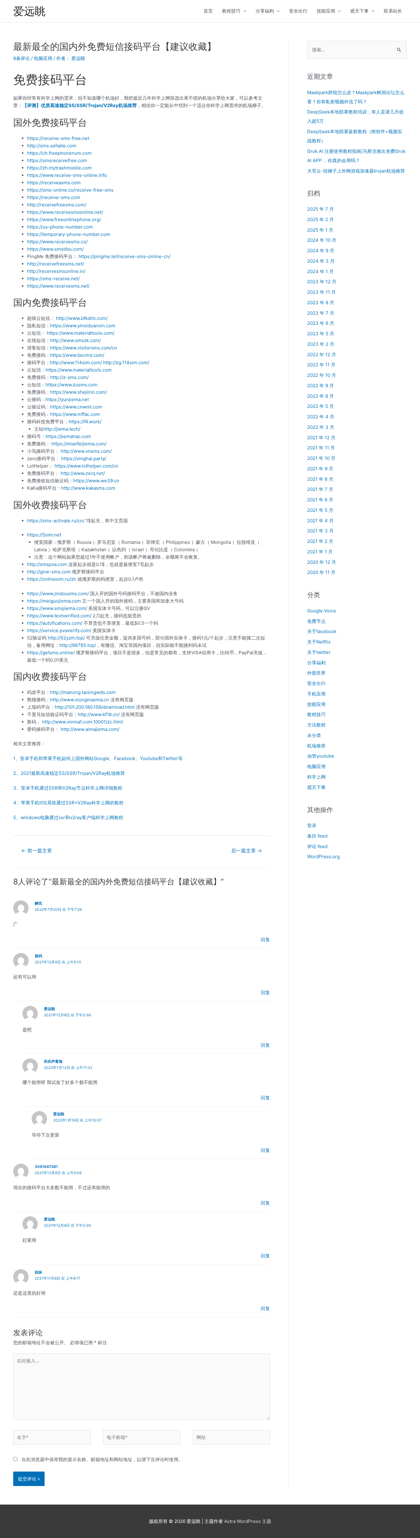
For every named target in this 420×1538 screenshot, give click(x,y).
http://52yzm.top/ (66, 638)
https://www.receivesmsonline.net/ (65, 212)
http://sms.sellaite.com (51, 146)
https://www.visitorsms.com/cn (83, 348)
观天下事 (359, 11)
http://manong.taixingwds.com (83, 692)
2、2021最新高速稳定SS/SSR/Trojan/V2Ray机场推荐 (69, 773)
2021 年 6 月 (320, 500)
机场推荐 (316, 746)
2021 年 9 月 (320, 469)
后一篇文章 (246, 851)
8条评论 (21, 58)
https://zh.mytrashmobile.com (59, 168)
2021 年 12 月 (321, 437)
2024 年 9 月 (320, 250)
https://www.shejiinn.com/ (78, 392)
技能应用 (326, 11)
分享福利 (265, 11)
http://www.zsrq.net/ (83, 473)
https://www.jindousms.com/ (58, 593)
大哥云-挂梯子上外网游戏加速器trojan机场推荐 (356, 171)
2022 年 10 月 (321, 375)
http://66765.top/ (77, 645)
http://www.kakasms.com (88, 488)
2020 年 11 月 (321, 572)
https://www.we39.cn (96, 481)
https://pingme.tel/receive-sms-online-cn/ (124, 256)
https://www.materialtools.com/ (80, 333)
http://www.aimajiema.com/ (90, 729)
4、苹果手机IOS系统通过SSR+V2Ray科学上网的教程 (68, 803)
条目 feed (317, 836)
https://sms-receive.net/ (53, 278)
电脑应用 (43, 58)
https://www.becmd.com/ (77, 355)
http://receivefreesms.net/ (55, 264)
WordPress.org (323, 856)
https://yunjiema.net (67, 399)
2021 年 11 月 (321, 448)
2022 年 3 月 (320, 427)
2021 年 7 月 (320, 489)
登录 (311, 825)
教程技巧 (231, 11)
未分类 (314, 735)
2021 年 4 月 (320, 521)
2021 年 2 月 (320, 541)
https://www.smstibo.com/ (55, 249)
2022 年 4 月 (320, 417)
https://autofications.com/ (54, 623)
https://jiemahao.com (68, 436)
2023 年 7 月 (320, 313)
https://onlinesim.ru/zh (51, 579)
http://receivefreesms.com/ (56, 205)
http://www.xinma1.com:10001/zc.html (82, 722)
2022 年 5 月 (320, 406)
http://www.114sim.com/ (76, 362)
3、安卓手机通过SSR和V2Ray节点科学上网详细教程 (67, 788)
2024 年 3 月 (321, 261)
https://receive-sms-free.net (58, 138)
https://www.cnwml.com (76, 407)
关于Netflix (319, 642)
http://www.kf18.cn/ (99, 714)
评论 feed (317, 846)
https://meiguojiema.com (54, 601)
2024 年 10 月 (321, 240)
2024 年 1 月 (320, 271)
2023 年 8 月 (320, 302)
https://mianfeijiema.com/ (78, 444)
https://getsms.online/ (51, 652)
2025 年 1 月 (320, 230)
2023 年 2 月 (320, 344)
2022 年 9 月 (320, 385)
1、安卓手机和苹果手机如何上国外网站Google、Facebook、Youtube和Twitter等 (98, 758)
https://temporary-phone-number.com (68, 234)
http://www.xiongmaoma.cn (79, 700)
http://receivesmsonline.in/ (56, 271)
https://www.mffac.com (75, 414)
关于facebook (321, 631)
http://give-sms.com (49, 572)
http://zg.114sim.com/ (126, 362)
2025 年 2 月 (320, 219)
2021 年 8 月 (320, 479)
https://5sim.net (44, 535)
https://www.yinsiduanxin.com (82, 326)
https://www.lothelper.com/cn (86, 466)
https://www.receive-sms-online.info (67, 175)
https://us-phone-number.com (60, 227)
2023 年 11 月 (321, 292)
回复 (265, 939)
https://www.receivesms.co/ (57, 242)
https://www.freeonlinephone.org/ (64, 219)
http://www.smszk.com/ (75, 340)
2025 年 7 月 (320, 209)
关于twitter (319, 652)
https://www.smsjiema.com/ (57, 608)
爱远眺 (29, 11)
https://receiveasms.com (54, 182)
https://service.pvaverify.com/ (59, 630)
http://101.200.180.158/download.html (95, 707)
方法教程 (316, 725)
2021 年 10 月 (321, 458)
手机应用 (316, 694)
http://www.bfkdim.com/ (82, 318)
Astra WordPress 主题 (247, 1521)
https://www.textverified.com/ (59, 616)
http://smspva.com (47, 564)
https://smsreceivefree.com (57, 160)
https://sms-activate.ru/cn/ (56, 521)
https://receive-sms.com (53, 197)
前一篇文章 (36, 851)
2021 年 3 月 (320, 531)
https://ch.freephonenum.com (59, 153)
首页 (208, 11)
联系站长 (393, 11)
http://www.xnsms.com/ (86, 451)
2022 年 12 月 (321, 354)
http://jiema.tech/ (61, 429)
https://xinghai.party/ (83, 458)
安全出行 (298, 11)
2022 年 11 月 (321, 365)
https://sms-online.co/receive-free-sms (70, 190)
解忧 (38, 903)
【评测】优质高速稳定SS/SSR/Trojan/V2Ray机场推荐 (79, 105)
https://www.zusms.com (71, 385)
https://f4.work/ (85, 421)
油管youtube (320, 756)
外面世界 (316, 673)
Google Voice (321, 611)
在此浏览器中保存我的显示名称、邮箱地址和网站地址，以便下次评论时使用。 (102, 1459)
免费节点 (316, 621)
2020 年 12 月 (321, 562)
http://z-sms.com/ (69, 377)
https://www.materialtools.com (79, 370)
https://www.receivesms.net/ (58, 286)
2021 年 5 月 (320, 510)
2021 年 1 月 (320, 552)
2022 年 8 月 (320, 396)
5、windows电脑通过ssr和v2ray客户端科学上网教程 (68, 817)
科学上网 (316, 777)
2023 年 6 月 (320, 323)
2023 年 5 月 (320, 334)
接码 (38, 956)
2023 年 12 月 (321, 282)
